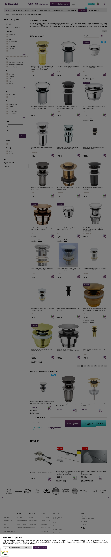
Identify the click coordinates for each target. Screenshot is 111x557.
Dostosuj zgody (26, 547)
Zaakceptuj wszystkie (40, 547)
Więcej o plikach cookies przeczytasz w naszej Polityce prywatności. (20, 543)
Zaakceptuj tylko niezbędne (12, 547)
